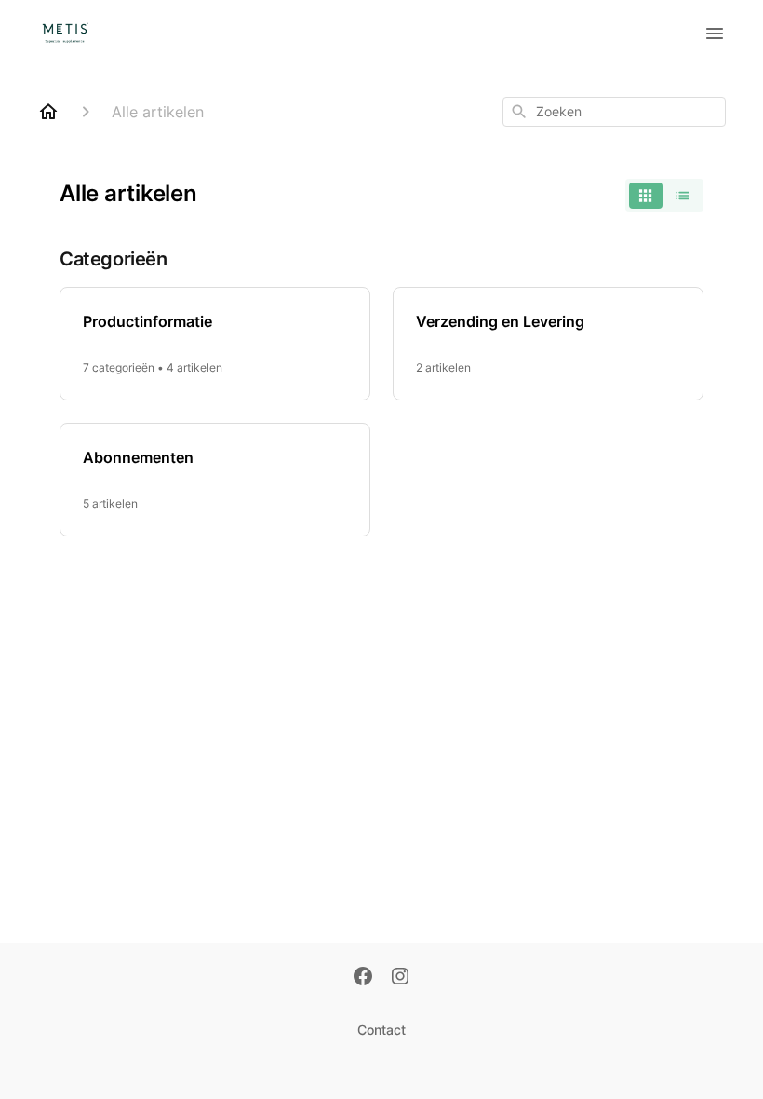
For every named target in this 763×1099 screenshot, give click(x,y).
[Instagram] (400, 978)
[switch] (664, 195)
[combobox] (614, 112)
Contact (381, 1030)
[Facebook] (363, 978)
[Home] (48, 112)
